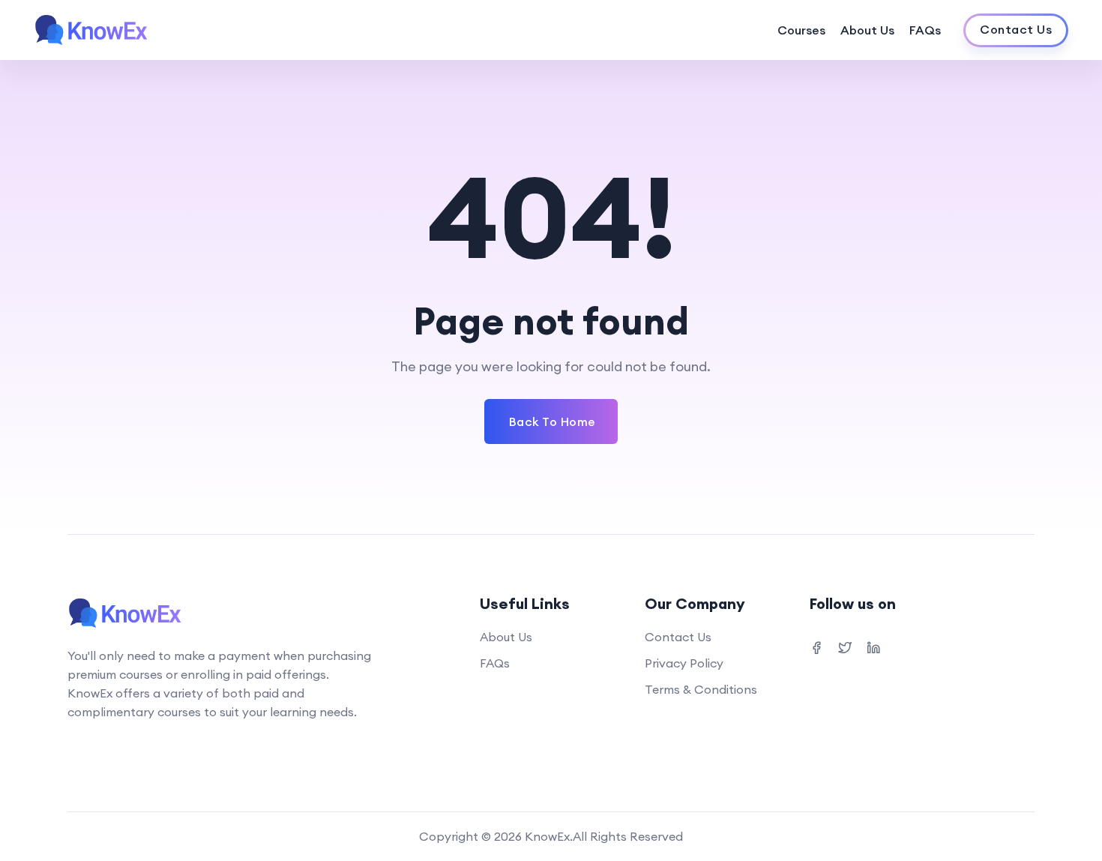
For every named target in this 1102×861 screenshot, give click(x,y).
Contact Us (678, 636)
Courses (801, 30)
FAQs (925, 30)
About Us (867, 30)
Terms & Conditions (701, 689)
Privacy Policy (684, 663)
